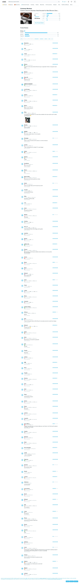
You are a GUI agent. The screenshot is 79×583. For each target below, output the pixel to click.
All (21, 38)
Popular (5, 4)
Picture (25, 38)
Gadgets (55, 4)
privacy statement (43, 578)
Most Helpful (30, 38)
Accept (67, 581)
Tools (59, 4)
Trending (32, 4)
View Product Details (39, 22)
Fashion (37, 4)
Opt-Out (71, 581)
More (71, 4)
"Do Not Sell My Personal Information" (54, 579)
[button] (65, 1)
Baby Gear (42, 4)
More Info (76, 581)
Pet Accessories (49, 4)
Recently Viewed (26, 4)
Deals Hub (18, 4)
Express (11, 4)
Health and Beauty (65, 4)
